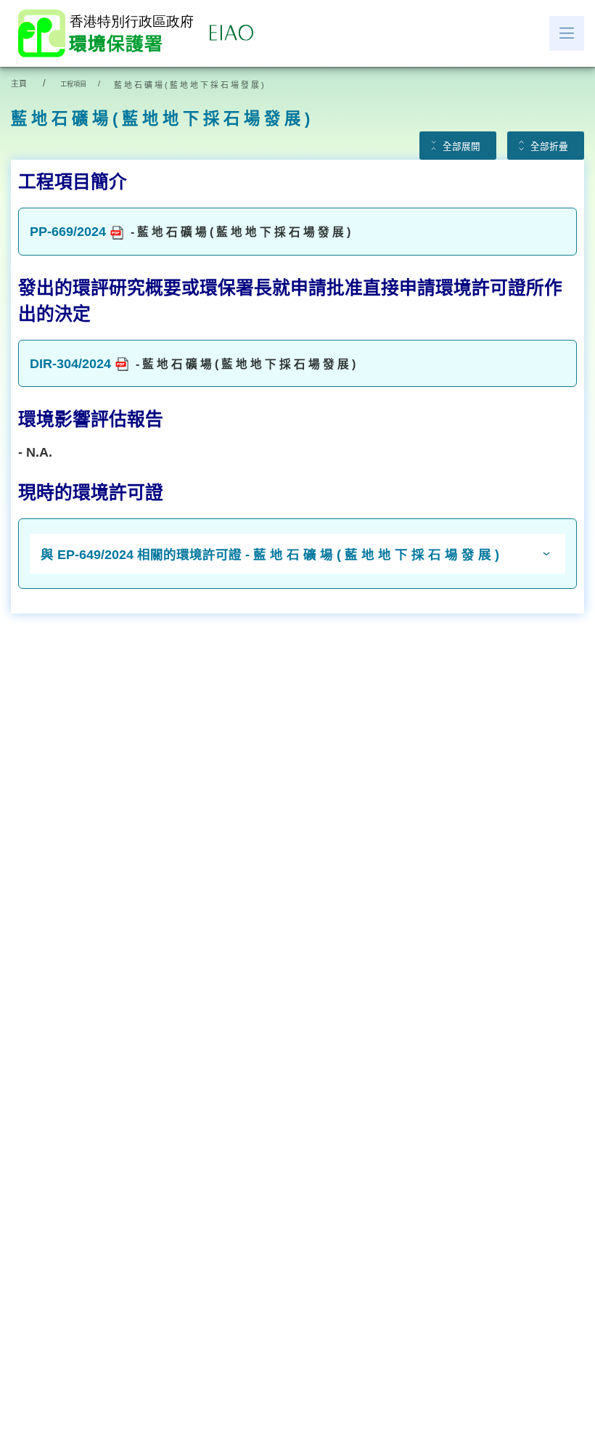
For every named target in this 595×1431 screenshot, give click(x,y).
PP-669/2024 (68, 231)
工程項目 (73, 84)
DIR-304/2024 (70, 363)
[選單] (566, 33)
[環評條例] (235, 33)
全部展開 (461, 147)
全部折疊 (549, 147)
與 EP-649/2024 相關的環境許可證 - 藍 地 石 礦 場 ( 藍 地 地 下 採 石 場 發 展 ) (270, 554)
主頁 (19, 83)
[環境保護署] (108, 33)
